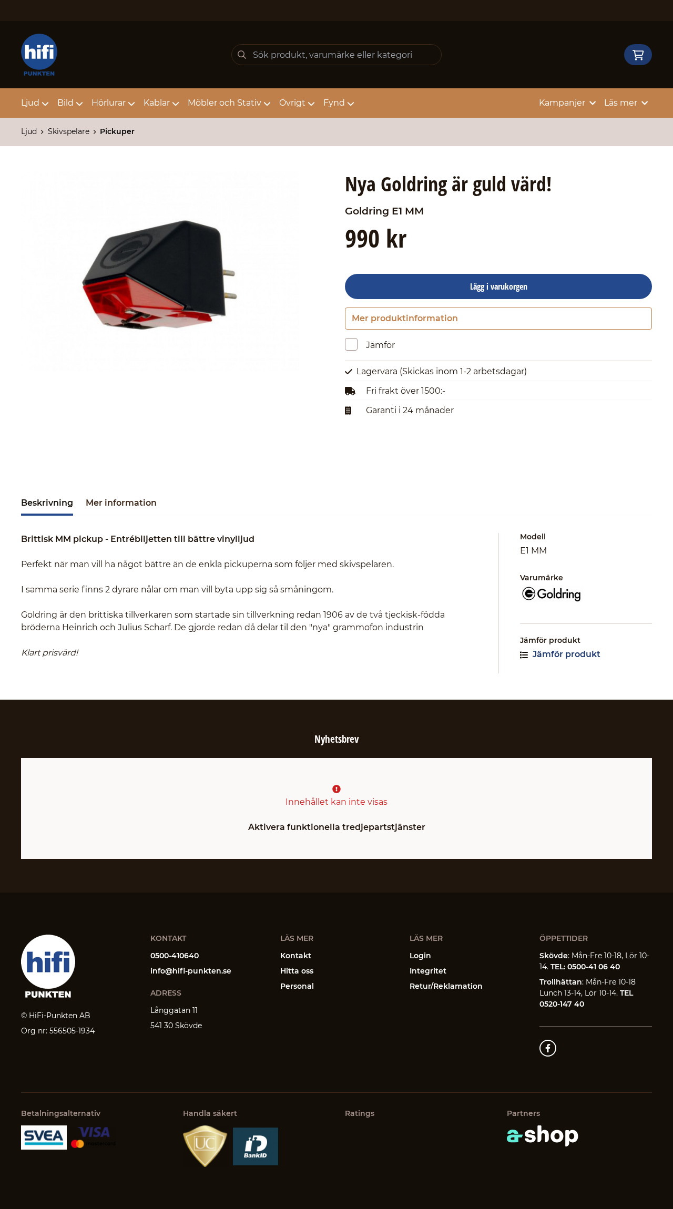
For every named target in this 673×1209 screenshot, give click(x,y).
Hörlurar (108, 103)
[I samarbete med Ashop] (542, 1135)
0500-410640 (174, 955)
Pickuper (117, 131)
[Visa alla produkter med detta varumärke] (586, 594)
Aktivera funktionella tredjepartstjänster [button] (336, 827)
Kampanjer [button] (562, 103)
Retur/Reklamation (446, 986)
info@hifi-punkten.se (190, 971)
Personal (297, 986)
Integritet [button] (428, 971)
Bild (65, 103)
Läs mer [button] (620, 103)
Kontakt (295, 955)
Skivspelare (68, 131)
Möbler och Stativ (224, 103)
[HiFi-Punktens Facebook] (547, 1048)
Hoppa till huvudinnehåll (332, 13)
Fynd (334, 103)
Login (420, 955)
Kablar (157, 103)
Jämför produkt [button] (565, 654)
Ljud (30, 103)
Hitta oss (296, 971)
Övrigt (292, 103)
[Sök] (241, 54)
